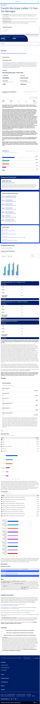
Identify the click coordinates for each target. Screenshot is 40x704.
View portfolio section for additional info (31, 151)
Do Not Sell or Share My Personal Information (8, 698)
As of (32, 255)
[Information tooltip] (8, 151)
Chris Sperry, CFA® (9, 219)
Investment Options (4, 665)
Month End (4, 256)
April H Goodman (9, 200)
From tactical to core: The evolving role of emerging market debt (13, 237)
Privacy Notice (29, 696)
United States (36, 658)
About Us (3, 688)
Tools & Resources (4, 684)
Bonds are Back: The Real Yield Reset (9, 234)
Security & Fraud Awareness (21, 696)
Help (5, 696)
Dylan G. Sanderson (9, 212)
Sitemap (33, 698)
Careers (2, 696)
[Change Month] (38, 256)
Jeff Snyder (7, 215)
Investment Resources (5, 667)
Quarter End (10, 256)
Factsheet (5, 29)
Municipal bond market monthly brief (8, 230)
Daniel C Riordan (9, 204)
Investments (3, 662)
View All (5, 31)
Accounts (3, 692)
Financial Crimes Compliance (20, 698)
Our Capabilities (4, 670)
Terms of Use (29, 698)
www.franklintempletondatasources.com (27, 610)
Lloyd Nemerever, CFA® (10, 196)
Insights (2, 676)
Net (30, 97)
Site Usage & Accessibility (11, 696)
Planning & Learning (4, 680)
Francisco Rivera (8, 208)
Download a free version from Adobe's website (9, 605)
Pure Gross (35, 97)
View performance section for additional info (31, 91)
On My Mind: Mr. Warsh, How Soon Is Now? (10, 240)
